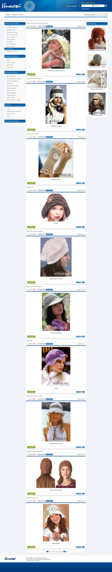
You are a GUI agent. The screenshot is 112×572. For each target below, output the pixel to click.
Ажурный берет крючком (36, 231)
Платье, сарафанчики (11, 92)
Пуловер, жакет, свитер (12, 32)
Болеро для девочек (11, 88)
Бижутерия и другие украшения (14, 111)
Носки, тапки (10, 65)
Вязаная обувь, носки (11, 44)
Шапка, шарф (10, 67)
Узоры (8, 116)
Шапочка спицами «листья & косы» (97, 66)
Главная (8, 14)
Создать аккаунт (71, 5)
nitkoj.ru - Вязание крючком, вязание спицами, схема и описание (16, 6)
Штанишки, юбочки (11, 95)
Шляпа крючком (33, 498)
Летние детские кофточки (12, 81)
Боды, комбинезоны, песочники (14, 78)
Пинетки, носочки (11, 97)
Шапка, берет (10, 48)
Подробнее (31, 74)
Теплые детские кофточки (12, 85)
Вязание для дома (11, 113)
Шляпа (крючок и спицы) (36, 396)
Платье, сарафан (10, 39)
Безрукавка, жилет (11, 30)
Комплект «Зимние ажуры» (97, 89)
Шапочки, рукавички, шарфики (14, 100)
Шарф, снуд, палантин (12, 51)
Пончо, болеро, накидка (12, 34)
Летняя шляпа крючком (35, 286)
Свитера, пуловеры (11, 62)
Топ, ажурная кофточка (12, 27)
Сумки (8, 109)
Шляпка (31, 187)
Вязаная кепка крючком (97, 115)
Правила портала (17, 14)
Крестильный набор (11, 76)
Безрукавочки (10, 83)
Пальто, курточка (11, 37)
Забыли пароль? (86, 8)
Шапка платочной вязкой (36, 451)
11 (67, 551)
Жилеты (8, 60)
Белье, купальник (11, 46)
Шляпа (30, 340)
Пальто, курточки (11, 90)
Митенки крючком (34, 134)
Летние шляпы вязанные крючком (38, 23)
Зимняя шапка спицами (35, 78)
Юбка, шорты (10, 41)
